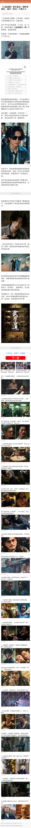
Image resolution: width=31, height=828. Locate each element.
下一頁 (15, 358)
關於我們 (3, 825)
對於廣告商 (19, 825)
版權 (16, 825)
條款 (11, 825)
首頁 (3, 1)
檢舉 (11, 14)
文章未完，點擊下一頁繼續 (15, 353)
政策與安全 (7, 825)
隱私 (14, 825)
